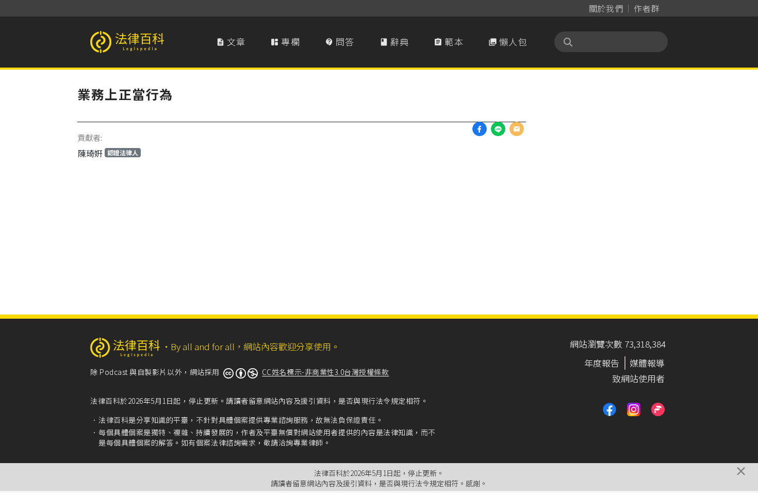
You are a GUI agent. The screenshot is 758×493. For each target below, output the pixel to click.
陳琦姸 (108, 153)
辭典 (394, 41)
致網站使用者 (638, 378)
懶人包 (508, 41)
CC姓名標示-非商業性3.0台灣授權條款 (325, 372)
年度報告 (601, 362)
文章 (231, 41)
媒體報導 (647, 362)
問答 (340, 41)
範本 (449, 41)
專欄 (285, 41)
